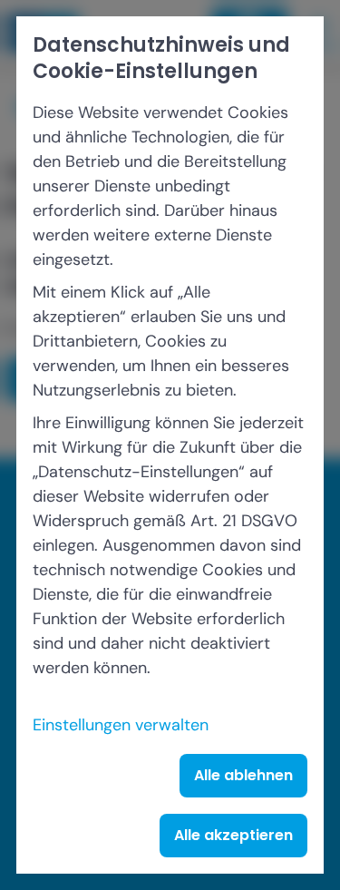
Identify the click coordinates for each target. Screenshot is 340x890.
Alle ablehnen (243, 775)
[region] (170, 445)
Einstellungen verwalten (121, 725)
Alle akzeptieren (233, 835)
